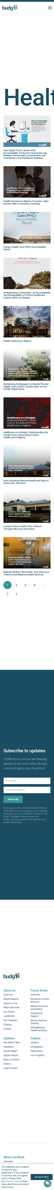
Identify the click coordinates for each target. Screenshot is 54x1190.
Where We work (11, 1007)
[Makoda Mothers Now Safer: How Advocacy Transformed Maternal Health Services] (27, 552)
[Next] (16, 594)
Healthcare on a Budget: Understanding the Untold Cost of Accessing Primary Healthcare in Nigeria (25, 435)
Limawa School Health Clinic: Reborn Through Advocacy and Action (22, 527)
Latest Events (10, 1068)
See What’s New (11, 1042)
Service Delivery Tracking (39, 1022)
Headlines (8, 1046)
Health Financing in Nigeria (17, 341)
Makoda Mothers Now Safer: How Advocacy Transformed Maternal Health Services (26, 573)
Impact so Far (10, 1003)
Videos (7, 1063)
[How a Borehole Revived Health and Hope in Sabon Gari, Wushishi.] (27, 461)
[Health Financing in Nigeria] (27, 321)
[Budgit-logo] (9, 8)
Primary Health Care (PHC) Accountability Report (24, 248)
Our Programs (10, 1020)
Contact (7, 1028)
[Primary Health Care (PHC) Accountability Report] (27, 227)
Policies (7, 1024)
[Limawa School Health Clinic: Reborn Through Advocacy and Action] (27, 507)
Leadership (9, 1016)
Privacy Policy (12, 1181)
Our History (9, 1011)
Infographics (37, 1046)
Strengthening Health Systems (39, 1029)
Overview (8, 994)
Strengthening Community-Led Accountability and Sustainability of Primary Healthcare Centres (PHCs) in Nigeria (26, 295)
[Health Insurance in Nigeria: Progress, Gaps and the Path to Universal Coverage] (27, 182)
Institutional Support (36, 1014)
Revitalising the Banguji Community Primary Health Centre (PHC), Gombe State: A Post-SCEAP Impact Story (26, 386)
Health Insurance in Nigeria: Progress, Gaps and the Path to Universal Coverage (26, 202)
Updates (35, 1042)
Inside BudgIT (10, 1051)
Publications (37, 1051)
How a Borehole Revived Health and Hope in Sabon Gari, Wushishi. (26, 482)
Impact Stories (10, 1055)
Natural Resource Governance (39, 1007)
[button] (50, 8)
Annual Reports (11, 999)
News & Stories (11, 1059)
